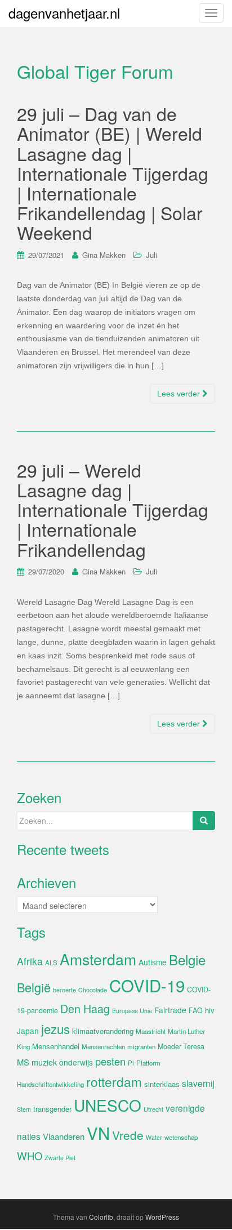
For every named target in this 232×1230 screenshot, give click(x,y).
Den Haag (85, 1009)
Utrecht (153, 1109)
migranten (141, 1046)
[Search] (204, 820)
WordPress (162, 1217)
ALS (51, 962)
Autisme (153, 962)
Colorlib (101, 1217)
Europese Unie (132, 1010)
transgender (52, 1108)
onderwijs (76, 1062)
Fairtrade (170, 1009)
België (34, 987)
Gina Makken (104, 254)
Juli (151, 254)
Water (154, 1137)
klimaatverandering (102, 1031)
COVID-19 (147, 985)
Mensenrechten (103, 1046)
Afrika (30, 961)
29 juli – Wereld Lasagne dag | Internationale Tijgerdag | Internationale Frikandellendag (112, 509)
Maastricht (151, 1031)
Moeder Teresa (181, 1046)
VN (98, 1132)
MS (23, 1062)
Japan (28, 1030)
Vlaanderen (63, 1136)
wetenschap (181, 1137)
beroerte (64, 990)
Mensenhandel (55, 1046)
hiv (210, 1010)
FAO (196, 1010)
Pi (131, 1062)
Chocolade (92, 990)
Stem (24, 1109)
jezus (55, 1028)
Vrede (128, 1134)
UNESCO (107, 1105)
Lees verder (179, 393)
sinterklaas (162, 1084)
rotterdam (114, 1081)
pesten (110, 1061)
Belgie (187, 959)
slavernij (198, 1083)
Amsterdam (98, 959)
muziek (44, 1062)
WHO (29, 1155)
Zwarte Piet (59, 1157)
